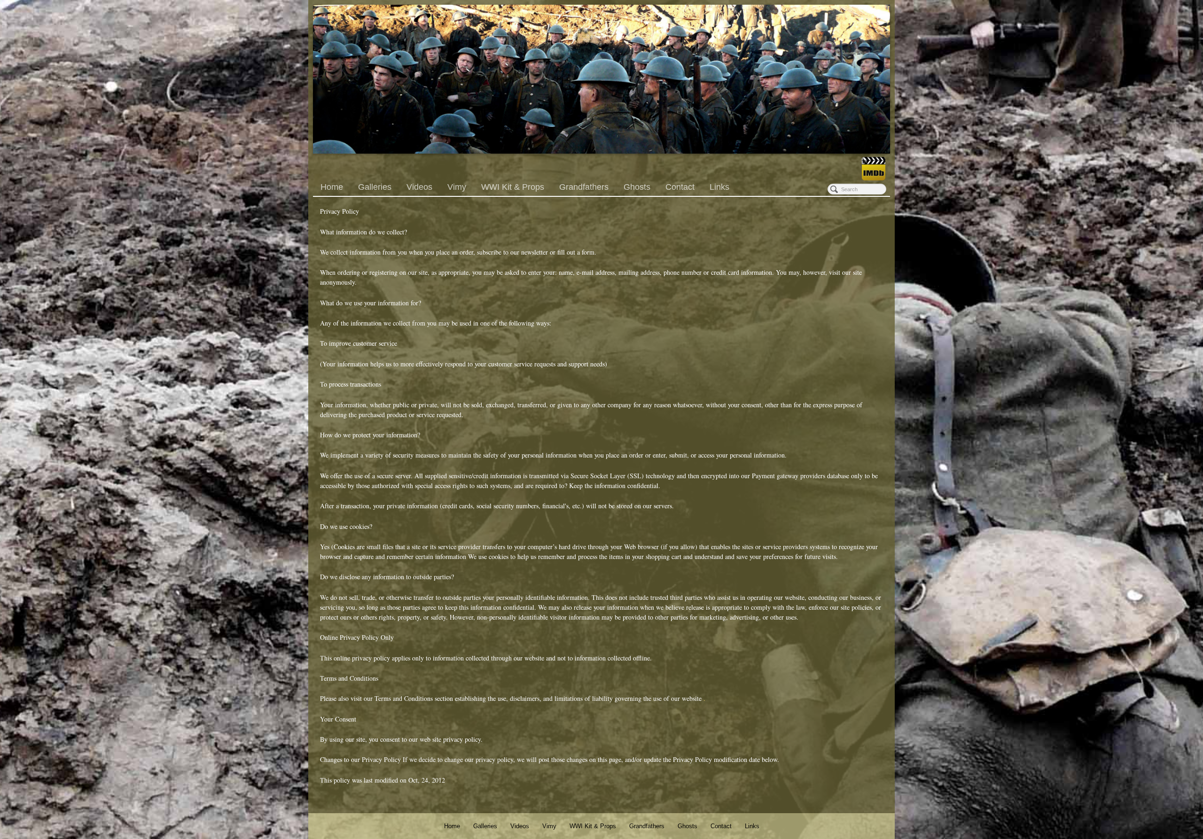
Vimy (456, 187)
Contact (680, 187)
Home (331, 187)
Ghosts (637, 187)
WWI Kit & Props (512, 187)
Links (719, 187)
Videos (419, 187)
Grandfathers (584, 187)
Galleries (374, 187)
